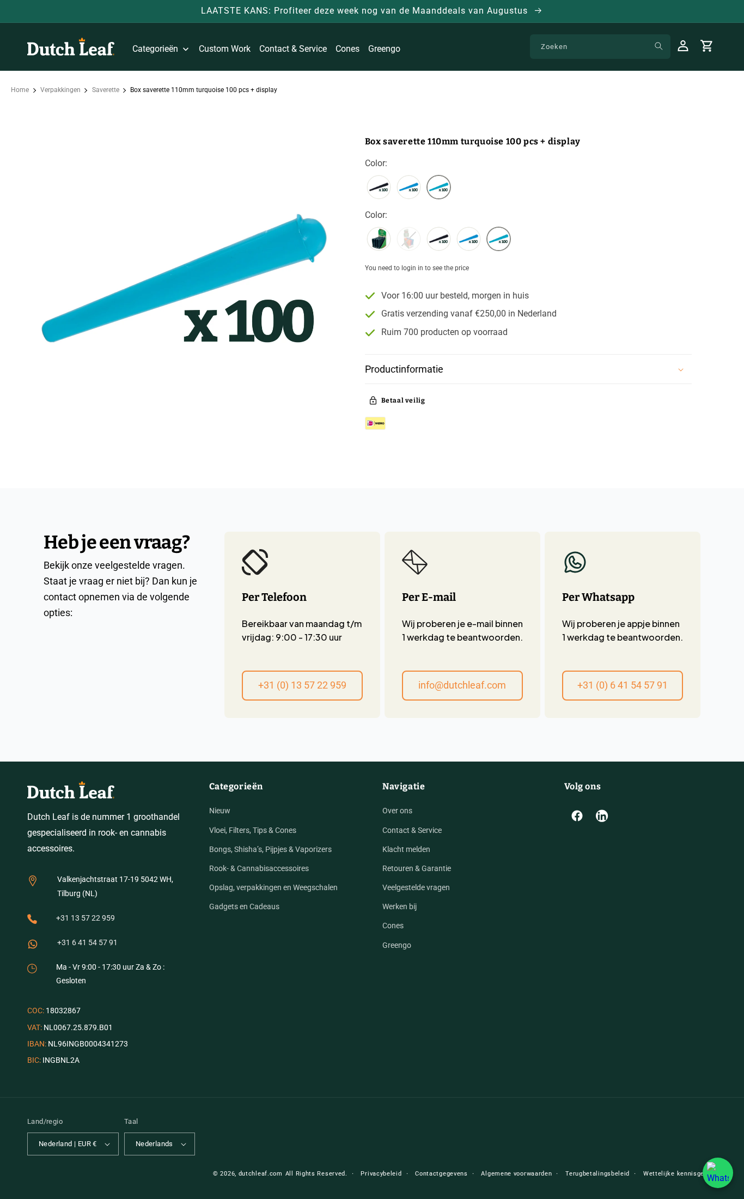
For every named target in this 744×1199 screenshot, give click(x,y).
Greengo (396, 945)
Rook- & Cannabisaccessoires (259, 868)
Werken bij (399, 906)
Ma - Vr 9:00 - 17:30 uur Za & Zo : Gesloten (110, 974)
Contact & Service (412, 830)
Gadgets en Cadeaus (244, 906)
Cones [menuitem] (347, 49)
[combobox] (600, 46)
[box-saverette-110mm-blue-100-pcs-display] (409, 188)
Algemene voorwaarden (516, 1173)
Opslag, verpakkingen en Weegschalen (273, 887)
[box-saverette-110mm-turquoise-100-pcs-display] (439, 188)
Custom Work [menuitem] (225, 49)
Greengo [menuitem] (384, 49)
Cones (393, 925)
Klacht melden (406, 849)
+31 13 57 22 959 (85, 918)
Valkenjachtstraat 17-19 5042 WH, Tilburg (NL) (115, 886)
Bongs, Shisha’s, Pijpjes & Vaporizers (270, 849)
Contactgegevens (441, 1173)
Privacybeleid (381, 1173)
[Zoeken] (658, 46)
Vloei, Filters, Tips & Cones (252, 830)
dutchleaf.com (261, 1173)
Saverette (105, 90)
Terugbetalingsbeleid (597, 1173)
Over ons (397, 810)
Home (20, 90)
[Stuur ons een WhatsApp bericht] (718, 1173)
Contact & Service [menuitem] (293, 49)
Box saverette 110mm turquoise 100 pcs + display (203, 90)
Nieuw (219, 810)
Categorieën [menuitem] (155, 49)
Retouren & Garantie (416, 868)
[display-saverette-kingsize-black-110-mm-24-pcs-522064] (379, 240)
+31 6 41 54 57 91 (87, 942)
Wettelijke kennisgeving (680, 1173)
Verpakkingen (60, 90)
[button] (528, 369)
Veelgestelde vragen (416, 887)
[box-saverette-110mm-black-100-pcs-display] (379, 188)
